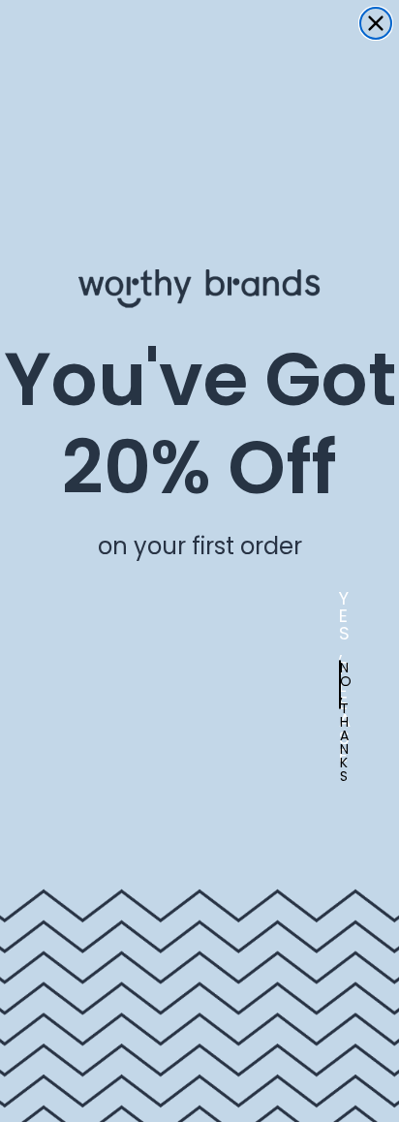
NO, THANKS (340, 684)
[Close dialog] (375, 23)
